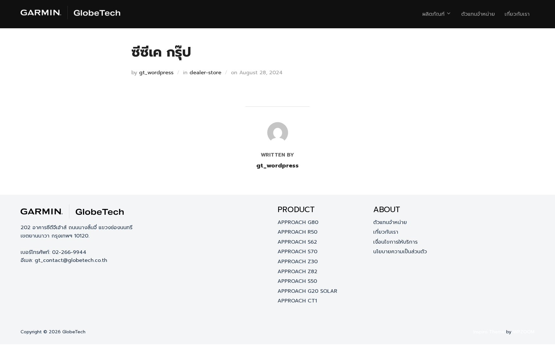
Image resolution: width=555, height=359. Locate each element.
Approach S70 (297, 252)
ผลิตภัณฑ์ (433, 14)
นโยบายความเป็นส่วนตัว (400, 252)
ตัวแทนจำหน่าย (478, 14)
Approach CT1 (297, 301)
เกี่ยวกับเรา (517, 14)
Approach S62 (297, 242)
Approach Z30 (298, 261)
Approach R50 (297, 232)
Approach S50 (297, 281)
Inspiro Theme (489, 331)
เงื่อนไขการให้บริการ (395, 242)
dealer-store (205, 72)
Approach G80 (298, 222)
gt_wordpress (156, 72)
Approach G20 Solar (307, 291)
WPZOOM (523, 331)
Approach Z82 (297, 271)
